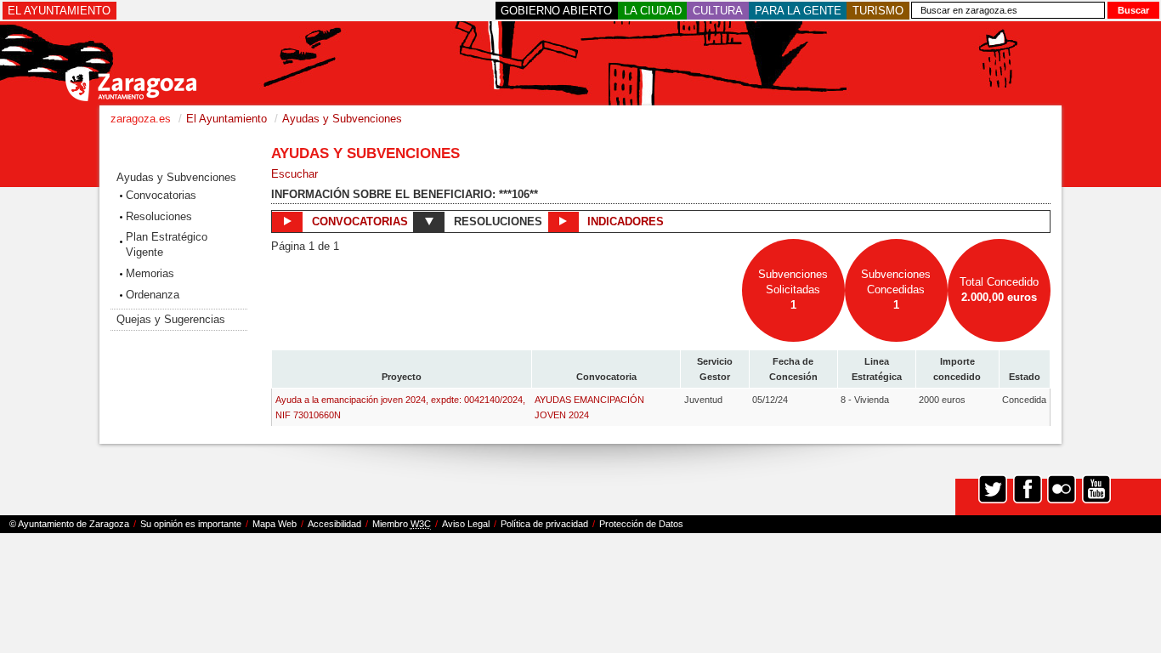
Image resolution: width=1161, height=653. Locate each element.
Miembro (401, 524)
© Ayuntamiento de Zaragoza (69, 524)
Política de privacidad (544, 524)
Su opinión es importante (190, 524)
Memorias (150, 273)
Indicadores (624, 221)
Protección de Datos (641, 524)
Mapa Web (274, 524)
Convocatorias (161, 195)
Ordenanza (152, 294)
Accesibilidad (334, 524)
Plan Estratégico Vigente (166, 244)
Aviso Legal (466, 524)
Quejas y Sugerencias (170, 319)
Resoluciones (159, 216)
